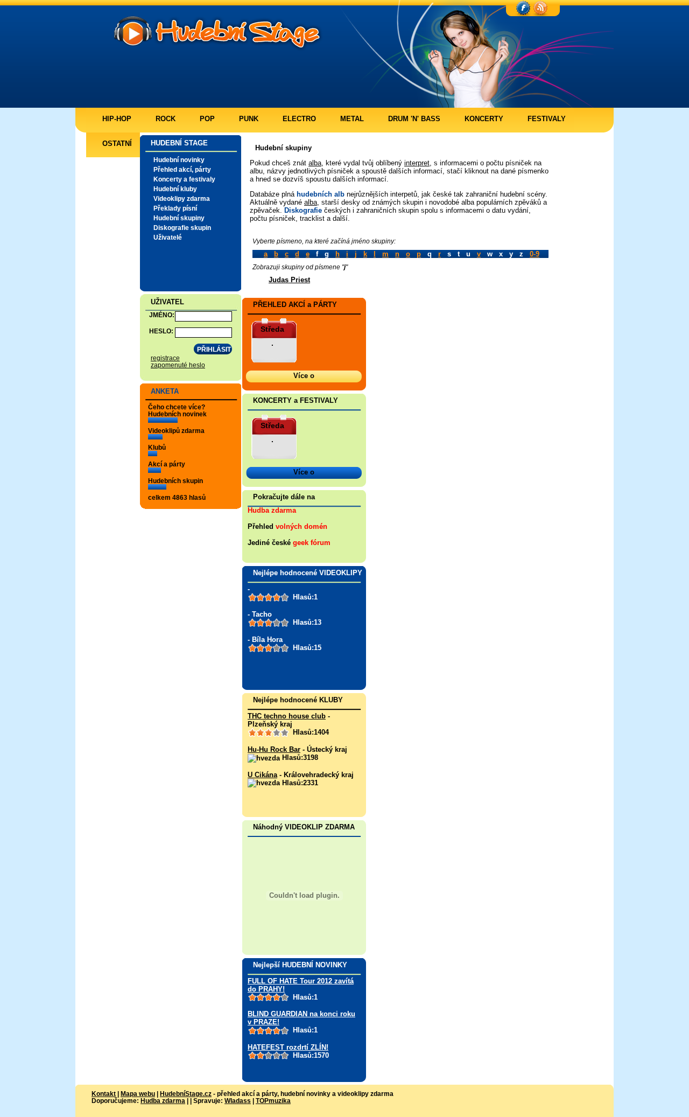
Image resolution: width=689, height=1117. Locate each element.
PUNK (248, 119)
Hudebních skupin (175, 480)
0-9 (534, 254)
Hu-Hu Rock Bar (274, 749)
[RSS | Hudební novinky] (540, 8)
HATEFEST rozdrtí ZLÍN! (288, 1047)
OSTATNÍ (117, 143)
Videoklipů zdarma (176, 430)
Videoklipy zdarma (181, 198)
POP (207, 119)
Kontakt (104, 1093)
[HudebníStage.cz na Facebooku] (523, 8)
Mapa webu (138, 1093)
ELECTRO (299, 119)
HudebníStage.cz (186, 1093)
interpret (417, 163)
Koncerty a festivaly (184, 179)
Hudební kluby (175, 188)
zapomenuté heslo (178, 364)
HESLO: (161, 330)
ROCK (165, 119)
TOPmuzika (273, 1100)
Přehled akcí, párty (182, 169)
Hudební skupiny (179, 217)
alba (314, 163)
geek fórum (312, 543)
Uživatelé (167, 237)
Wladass (237, 1100)
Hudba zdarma (272, 510)
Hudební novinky (179, 159)
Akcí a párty (166, 463)
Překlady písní (175, 208)
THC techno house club (287, 716)
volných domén (301, 526)
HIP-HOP (116, 119)
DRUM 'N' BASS (414, 119)
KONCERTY (484, 119)
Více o (303, 376)
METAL (352, 119)
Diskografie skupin (182, 227)
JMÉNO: (161, 314)
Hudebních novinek (177, 413)
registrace (165, 357)
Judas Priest (289, 280)
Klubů (157, 447)
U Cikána (262, 775)
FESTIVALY (547, 119)
